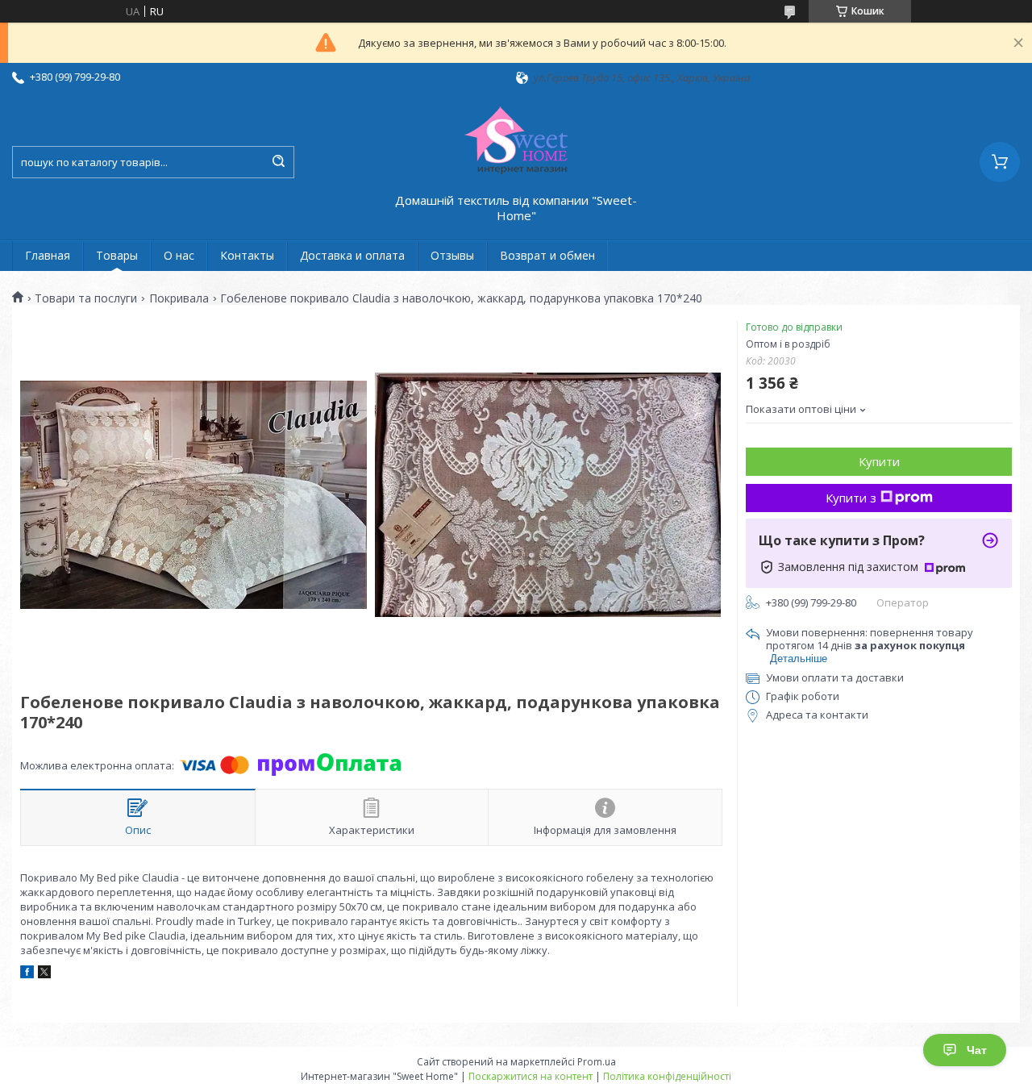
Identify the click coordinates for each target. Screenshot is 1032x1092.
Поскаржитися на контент (530, 1076)
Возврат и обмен (547, 255)
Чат (977, 1050)
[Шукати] (278, 162)
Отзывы (452, 255)
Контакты (247, 255)
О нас (179, 255)
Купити (879, 461)
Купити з (851, 498)
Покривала (179, 298)
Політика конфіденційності (667, 1076)
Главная (47, 255)
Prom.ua (596, 1062)
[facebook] (27, 974)
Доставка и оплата (352, 255)
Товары (117, 255)
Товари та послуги (86, 298)
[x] (44, 974)
